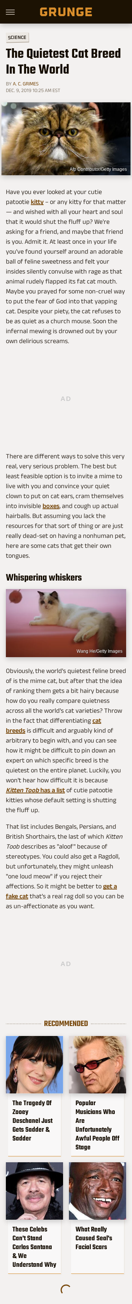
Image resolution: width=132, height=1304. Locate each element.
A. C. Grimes (25, 84)
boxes (51, 506)
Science (17, 37)
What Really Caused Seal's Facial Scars (94, 1238)
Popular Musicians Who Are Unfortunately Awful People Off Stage (98, 1125)
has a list (35, 790)
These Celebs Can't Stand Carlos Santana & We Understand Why (34, 1247)
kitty (37, 201)
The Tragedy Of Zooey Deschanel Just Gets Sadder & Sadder (32, 1121)
